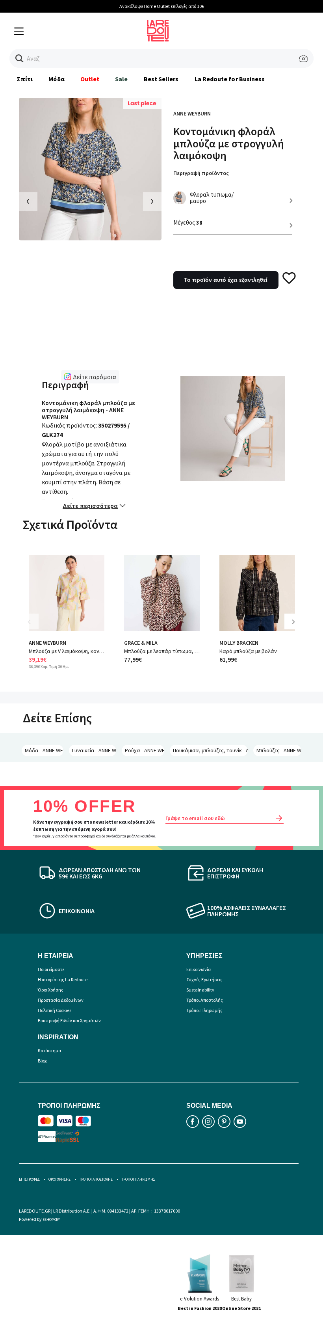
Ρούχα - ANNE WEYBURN (144, 750)
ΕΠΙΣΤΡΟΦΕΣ (29, 1179)
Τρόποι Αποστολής (204, 1000)
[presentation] (28, 201)
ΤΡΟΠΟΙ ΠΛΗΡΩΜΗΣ (138, 1179)
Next (296, 627)
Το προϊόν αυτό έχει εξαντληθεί (225, 280)
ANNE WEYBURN (192, 113)
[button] (19, 58)
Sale (121, 79)
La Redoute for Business (230, 79)
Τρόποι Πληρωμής (204, 1010)
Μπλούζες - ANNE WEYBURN (278, 750)
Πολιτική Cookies (54, 1010)
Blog (42, 1061)
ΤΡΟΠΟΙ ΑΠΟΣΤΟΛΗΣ (96, 1179)
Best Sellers (161, 79)
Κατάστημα (49, 1050)
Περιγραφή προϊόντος (201, 173)
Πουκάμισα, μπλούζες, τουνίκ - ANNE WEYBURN (210, 750)
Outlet (89, 79)
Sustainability (200, 990)
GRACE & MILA (141, 642)
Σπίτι (25, 79)
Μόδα (56, 79)
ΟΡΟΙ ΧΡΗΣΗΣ (59, 1179)
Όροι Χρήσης (50, 990)
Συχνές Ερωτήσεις (204, 979)
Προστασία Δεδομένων (61, 1000)
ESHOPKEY (51, 1219)
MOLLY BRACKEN (238, 642)
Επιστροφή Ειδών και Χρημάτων (69, 1020)
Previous (35, 627)
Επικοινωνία (198, 969)
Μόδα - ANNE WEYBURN (44, 750)
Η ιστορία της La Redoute (62, 979)
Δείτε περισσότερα (90, 506)
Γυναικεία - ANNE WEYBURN (94, 750)
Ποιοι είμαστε (51, 969)
